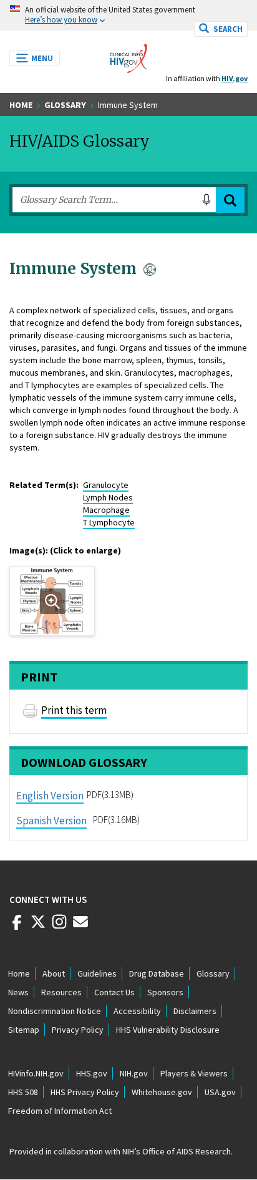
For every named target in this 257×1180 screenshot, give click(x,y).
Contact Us (114, 992)
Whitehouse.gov (162, 1092)
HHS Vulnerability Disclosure (168, 1029)
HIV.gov (234, 78)
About (53, 973)
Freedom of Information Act (60, 1110)
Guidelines (97, 973)
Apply (230, 200)
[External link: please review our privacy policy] (16, 926)
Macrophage (106, 509)
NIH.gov (134, 1073)
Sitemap (23, 1029)
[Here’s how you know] (128, 15)
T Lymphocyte (109, 522)
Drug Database (156, 973)
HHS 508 (23, 1092)
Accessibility (137, 1011)
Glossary (65, 104)
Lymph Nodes (108, 497)
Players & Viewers (194, 1073)
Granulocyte (105, 484)
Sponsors (165, 992)
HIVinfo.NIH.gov (36, 1073)
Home (20, 104)
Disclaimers (194, 1011)
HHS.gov (91, 1073)
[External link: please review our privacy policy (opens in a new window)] (38, 926)
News (18, 992)
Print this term (74, 710)
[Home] (128, 55)
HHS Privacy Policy (85, 1092)
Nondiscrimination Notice (54, 1011)
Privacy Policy (78, 1029)
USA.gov (220, 1092)
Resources (61, 992)
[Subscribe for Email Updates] (80, 926)
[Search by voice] (206, 199)
